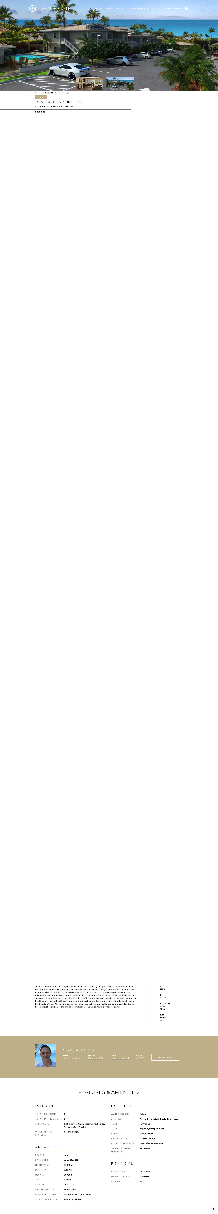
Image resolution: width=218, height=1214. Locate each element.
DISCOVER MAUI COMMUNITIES (135, 8)
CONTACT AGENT (165, 1057)
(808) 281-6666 (96, 1058)
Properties (97, 8)
